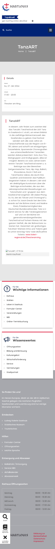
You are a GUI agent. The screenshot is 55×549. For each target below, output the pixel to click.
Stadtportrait (12, 372)
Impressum (39, 541)
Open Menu (50, 30)
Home (21, 51)
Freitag (8, 509)
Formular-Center (14, 308)
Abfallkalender (11, 472)
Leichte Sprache (12, 450)
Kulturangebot (13, 355)
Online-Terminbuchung (17, 321)
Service (10, 363)
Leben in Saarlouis (15, 304)
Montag (8, 493)
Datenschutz (39, 538)
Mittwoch (9, 501)
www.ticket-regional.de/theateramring (27, 236)
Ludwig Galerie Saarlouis (15, 420)
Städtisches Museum (14, 424)
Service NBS (9, 468)
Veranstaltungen (14, 313)
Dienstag (9, 497)
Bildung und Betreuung (17, 351)
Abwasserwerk (11, 476)
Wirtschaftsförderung (16, 359)
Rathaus (10, 296)
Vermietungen (13, 368)
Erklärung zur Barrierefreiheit (40, 534)
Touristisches (10, 428)
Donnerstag (10, 505)
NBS (8, 317)
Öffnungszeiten (14, 346)
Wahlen (10, 300)
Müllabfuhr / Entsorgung (15, 464)
